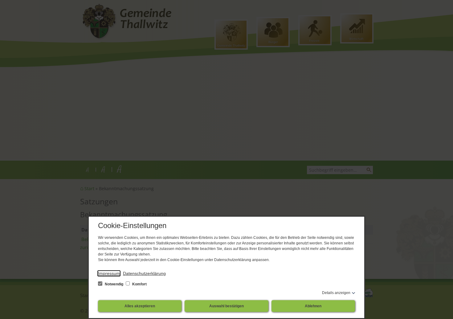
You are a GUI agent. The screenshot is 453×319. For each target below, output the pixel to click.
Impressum (109, 273)
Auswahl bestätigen (226, 306)
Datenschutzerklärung (144, 273)
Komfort (139, 284)
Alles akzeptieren (139, 306)
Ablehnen (313, 306)
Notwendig (114, 284)
